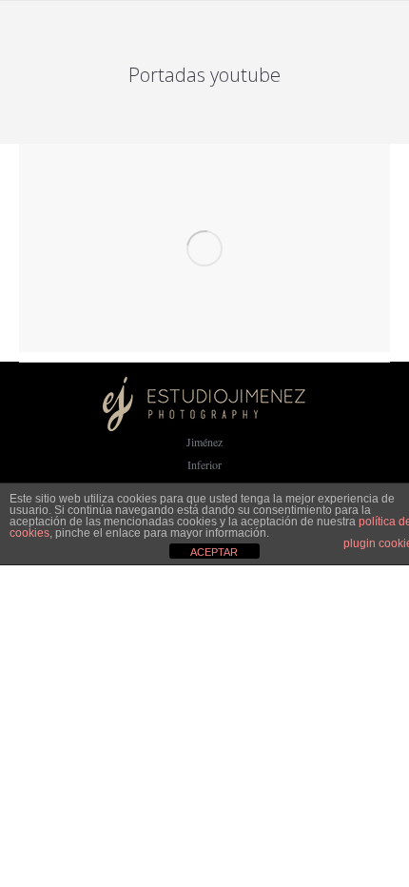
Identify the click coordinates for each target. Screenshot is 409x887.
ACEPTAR (214, 552)
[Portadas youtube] (204, 248)
